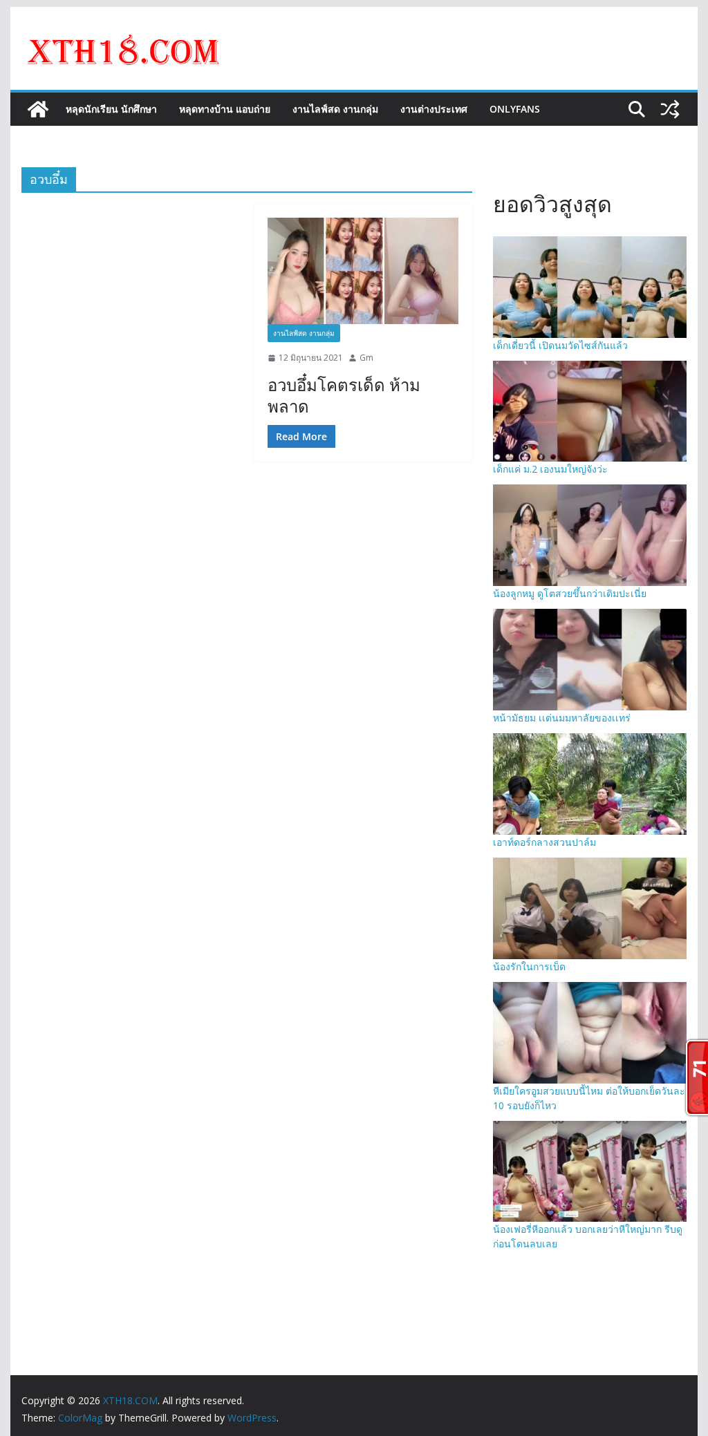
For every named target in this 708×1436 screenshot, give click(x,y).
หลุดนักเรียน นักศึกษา (111, 108)
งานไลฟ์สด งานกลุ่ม (335, 108)
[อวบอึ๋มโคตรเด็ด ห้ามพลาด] (363, 270)
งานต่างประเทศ (433, 108)
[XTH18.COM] (38, 109)
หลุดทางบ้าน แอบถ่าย (224, 108)
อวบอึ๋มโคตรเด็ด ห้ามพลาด (344, 395)
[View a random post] (670, 109)
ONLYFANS (515, 108)
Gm (366, 357)
